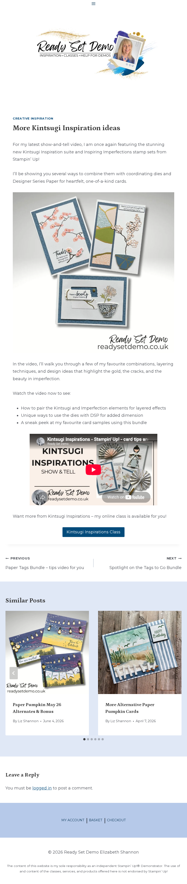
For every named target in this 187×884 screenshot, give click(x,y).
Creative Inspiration (33, 118)
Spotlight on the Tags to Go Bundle (145, 563)
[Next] (173, 673)
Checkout (116, 820)
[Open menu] (93, 3)
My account (72, 820)
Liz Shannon (28, 721)
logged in (42, 788)
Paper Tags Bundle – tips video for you (44, 563)
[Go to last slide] (14, 673)
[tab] (84, 739)
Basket (95, 820)
